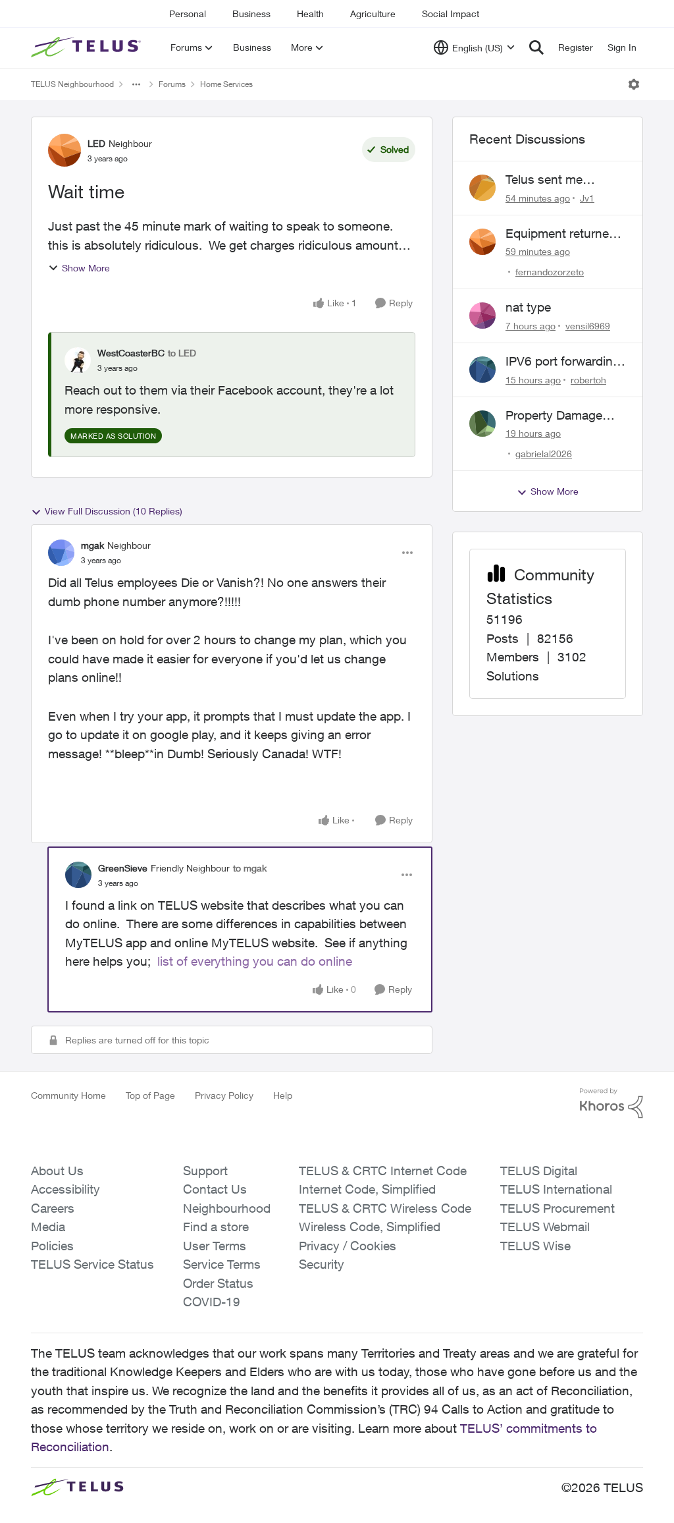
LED (96, 143)
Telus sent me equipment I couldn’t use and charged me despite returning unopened (563, 180)
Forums (172, 84)
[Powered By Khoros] (611, 1103)
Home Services (226, 84)
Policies (52, 1245)
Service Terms (222, 1264)
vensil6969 (587, 325)
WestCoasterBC (131, 352)
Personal (187, 13)
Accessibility (65, 1189)
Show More (86, 267)
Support (205, 1170)
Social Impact (450, 13)
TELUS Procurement (557, 1208)
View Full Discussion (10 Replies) (113, 510)
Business (251, 13)
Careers (52, 1208)
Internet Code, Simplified (367, 1189)
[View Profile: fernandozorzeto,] (482, 242)
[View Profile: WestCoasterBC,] (78, 360)
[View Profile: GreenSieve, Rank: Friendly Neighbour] (78, 875)
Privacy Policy (224, 1095)
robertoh (588, 379)
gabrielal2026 (543, 453)
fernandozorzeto (549, 271)
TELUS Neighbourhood (72, 84)
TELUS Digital (538, 1170)
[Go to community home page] (87, 47)
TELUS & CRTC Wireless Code (385, 1208)
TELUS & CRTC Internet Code (383, 1170)
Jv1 (587, 198)
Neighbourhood (227, 1208)
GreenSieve (122, 867)
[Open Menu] (634, 84)
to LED (182, 352)
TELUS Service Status (92, 1264)
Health (310, 13)
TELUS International (556, 1189)
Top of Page (150, 1095)
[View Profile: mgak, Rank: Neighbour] (61, 553)
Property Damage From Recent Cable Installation (559, 416)
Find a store (216, 1226)
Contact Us (215, 1189)
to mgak (250, 867)
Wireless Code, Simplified (369, 1226)
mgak (92, 545)
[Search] (536, 47)
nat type (528, 307)
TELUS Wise (535, 1245)
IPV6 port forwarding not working (563, 362)
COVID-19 (211, 1301)
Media (48, 1226)
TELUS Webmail (545, 1226)
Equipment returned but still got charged (561, 234)
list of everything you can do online (254, 961)
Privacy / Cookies (347, 1245)
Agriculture (373, 13)
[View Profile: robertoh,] (482, 369)
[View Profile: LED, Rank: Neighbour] (64, 150)
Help (282, 1095)
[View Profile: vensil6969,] (482, 315)
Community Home (68, 1095)
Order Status (218, 1283)
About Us (57, 1170)
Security (321, 1264)
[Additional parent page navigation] (136, 84)
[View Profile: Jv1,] (482, 188)
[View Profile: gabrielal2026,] (482, 423)
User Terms (214, 1245)
